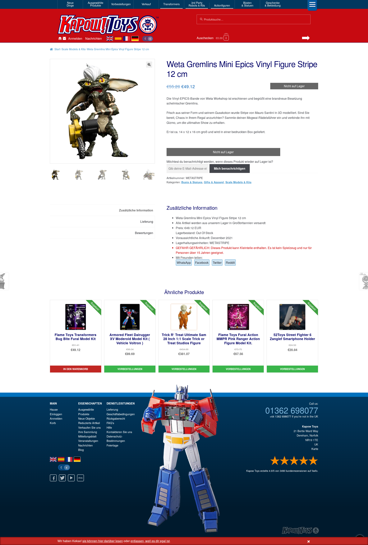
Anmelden (75, 38)
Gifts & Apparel (214, 182)
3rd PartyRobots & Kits (197, 4)
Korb (53, 423)
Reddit (230, 262)
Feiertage (112, 445)
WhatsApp (184, 262)
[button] (149, 65)
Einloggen (56, 414)
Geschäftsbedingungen (121, 414)
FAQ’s (110, 423)
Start (57, 49)
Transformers (171, 4)
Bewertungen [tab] (144, 233)
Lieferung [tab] (146, 221)
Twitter (217, 262)
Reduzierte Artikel (89, 423)
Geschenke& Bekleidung (273, 4)
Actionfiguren (222, 5)
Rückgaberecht (116, 418)
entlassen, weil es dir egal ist (150, 541)
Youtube (71, 477)
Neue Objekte (86, 418)
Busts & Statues (191, 182)
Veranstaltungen (88, 441)
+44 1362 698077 (280, 416)
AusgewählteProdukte (95, 4)
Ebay (80, 477)
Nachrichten (93, 38)
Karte (314, 449)
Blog (81, 450)
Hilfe (109, 427)
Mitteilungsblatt (87, 436)
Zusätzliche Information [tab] (136, 210)
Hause (60, 39)
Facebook (202, 262)
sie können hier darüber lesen (102, 541)
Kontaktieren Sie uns (64, 39)
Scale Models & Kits (73, 49)
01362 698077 (291, 410)
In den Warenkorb (75, 369)
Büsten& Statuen (247, 4)
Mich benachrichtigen (229, 168)
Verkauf (146, 4)
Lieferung (112, 409)
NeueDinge (70, 4)
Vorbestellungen (121, 4)
